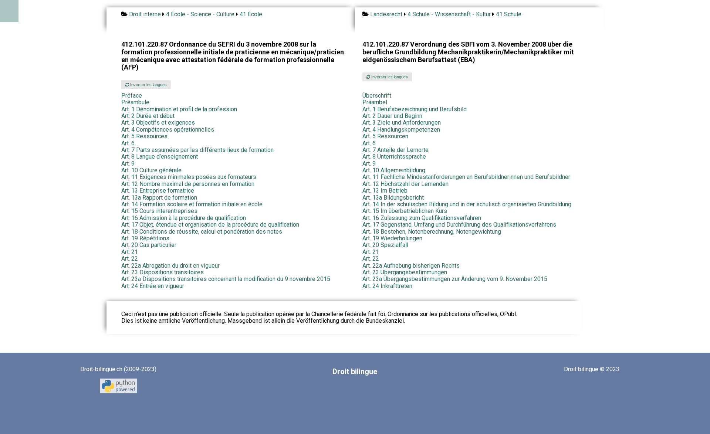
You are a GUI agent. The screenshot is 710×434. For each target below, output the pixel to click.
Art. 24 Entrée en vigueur (152, 285)
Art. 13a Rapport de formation (159, 197)
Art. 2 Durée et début (148, 115)
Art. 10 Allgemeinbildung (393, 170)
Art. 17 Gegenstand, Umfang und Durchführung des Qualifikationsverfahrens (459, 224)
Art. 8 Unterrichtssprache (394, 156)
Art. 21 (129, 251)
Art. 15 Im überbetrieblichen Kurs (404, 210)
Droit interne (145, 14)
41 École (251, 14)
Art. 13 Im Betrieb (385, 190)
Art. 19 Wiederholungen (392, 238)
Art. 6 (128, 143)
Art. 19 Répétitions (145, 238)
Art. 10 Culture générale (151, 170)
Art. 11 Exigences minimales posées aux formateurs (188, 176)
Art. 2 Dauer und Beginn (392, 115)
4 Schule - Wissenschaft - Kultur (449, 14)
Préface (131, 95)
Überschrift (376, 95)
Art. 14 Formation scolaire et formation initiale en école (192, 204)
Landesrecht (386, 14)
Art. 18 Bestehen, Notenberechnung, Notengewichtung (431, 231)
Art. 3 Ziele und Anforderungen (401, 122)
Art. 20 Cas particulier (148, 244)
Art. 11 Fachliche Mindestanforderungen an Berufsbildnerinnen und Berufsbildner (466, 176)
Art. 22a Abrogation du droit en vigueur (170, 265)
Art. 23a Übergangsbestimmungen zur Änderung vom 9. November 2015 (454, 278)
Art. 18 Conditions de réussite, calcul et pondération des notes (201, 231)
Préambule (135, 102)
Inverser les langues (148, 84)
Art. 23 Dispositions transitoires (162, 272)
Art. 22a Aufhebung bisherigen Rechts (411, 265)
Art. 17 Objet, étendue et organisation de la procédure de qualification (210, 224)
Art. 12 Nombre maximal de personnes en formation (187, 183)
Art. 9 (128, 163)
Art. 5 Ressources (144, 136)
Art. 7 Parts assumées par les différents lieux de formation (197, 149)
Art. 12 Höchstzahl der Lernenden (405, 183)
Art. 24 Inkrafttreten (387, 285)
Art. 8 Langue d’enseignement (159, 156)
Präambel (374, 102)
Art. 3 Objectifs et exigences (158, 122)
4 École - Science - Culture (200, 14)
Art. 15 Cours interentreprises (159, 210)
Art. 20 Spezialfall (385, 244)
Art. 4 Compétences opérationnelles (167, 129)
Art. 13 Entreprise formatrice (157, 190)
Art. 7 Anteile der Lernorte (395, 149)
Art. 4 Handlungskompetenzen (401, 129)
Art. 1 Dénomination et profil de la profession (179, 109)
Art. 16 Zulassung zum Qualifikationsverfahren (421, 217)
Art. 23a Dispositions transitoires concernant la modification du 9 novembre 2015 (225, 278)
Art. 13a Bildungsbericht (393, 197)
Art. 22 (129, 258)
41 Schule (508, 14)
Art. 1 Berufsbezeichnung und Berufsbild (414, 109)
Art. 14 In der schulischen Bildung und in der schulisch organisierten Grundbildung (466, 204)
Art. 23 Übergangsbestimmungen (404, 272)
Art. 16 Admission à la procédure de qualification (183, 217)
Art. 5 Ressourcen (385, 136)
